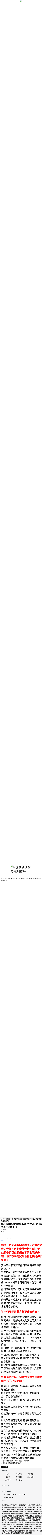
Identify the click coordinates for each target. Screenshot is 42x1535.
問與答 (19, 878)
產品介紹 (8, 878)
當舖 (13, 1424)
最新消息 (14, 878)
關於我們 (38, 878)
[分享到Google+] (13, 1488)
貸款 (2, 1232)
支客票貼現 (35, 1400)
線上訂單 (4, 881)
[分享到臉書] (9, 1488)
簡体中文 (37, 858)
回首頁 (30, 858)
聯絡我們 (32, 878)
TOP (37, 1502)
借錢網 (8, 1219)
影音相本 (25, 878)
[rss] (17, 1488)
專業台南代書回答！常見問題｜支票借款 (16, 1461)
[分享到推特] (6, 1488)
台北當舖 (8, 1286)
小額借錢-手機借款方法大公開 (11, 1463)
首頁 (2, 878)
